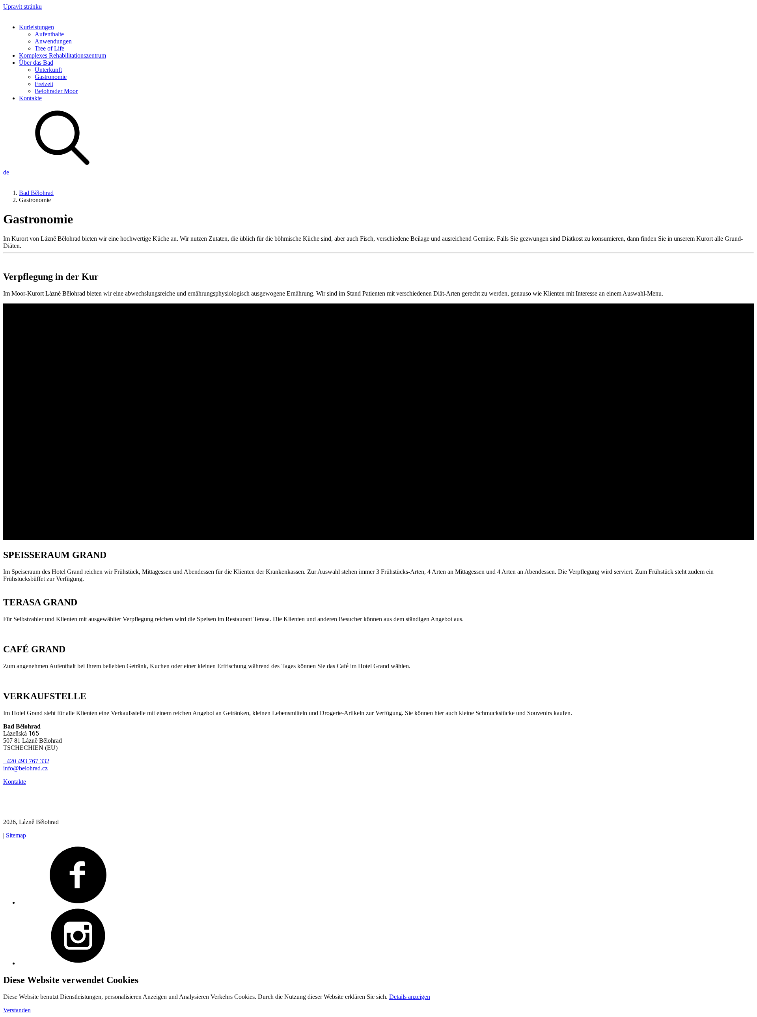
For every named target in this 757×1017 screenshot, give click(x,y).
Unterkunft (48, 69)
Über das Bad (36, 62)
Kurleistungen (36, 27)
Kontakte (30, 98)
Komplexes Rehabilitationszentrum (62, 55)
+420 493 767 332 (26, 761)
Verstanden (17, 1010)
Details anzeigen (409, 996)
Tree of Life (49, 48)
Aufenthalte (49, 34)
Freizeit (44, 84)
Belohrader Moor (56, 91)
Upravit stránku (22, 6)
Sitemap (16, 835)
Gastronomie (51, 76)
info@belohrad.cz (25, 768)
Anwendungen (53, 41)
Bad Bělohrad (36, 192)
